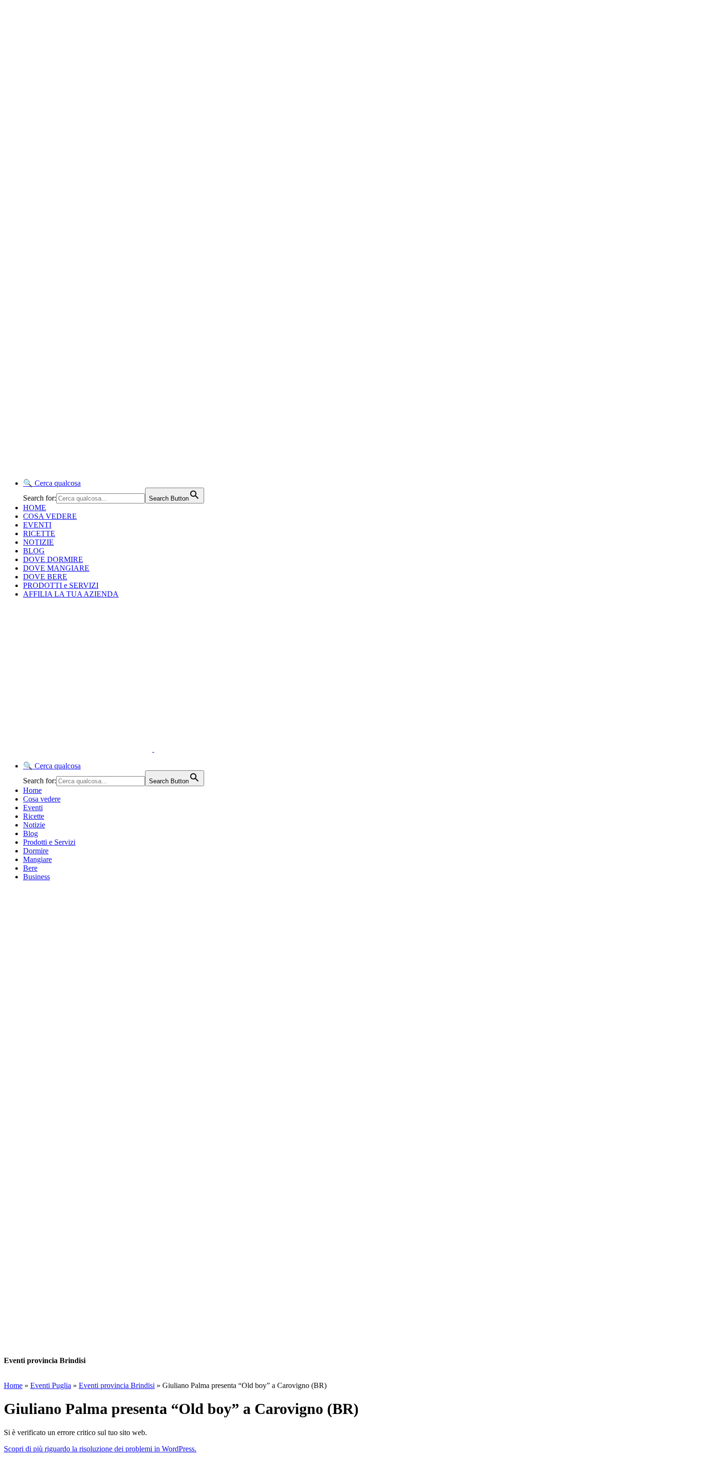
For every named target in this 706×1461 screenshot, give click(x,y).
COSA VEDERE (50, 516)
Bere (30, 868)
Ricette (33, 816)
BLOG (34, 551)
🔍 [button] (52, 483)
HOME (34, 507)
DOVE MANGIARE (56, 568)
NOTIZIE (38, 542)
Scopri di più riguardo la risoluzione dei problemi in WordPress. (100, 1449)
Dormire (36, 851)
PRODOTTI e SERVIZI (60, 585)
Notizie (34, 825)
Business (36, 877)
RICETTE (39, 533)
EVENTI (37, 525)
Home (32, 790)
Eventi (33, 807)
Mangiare (37, 859)
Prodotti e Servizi (49, 842)
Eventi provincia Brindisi (117, 1385)
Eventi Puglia (50, 1385)
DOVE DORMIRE (53, 559)
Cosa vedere (42, 799)
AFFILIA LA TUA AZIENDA (71, 594)
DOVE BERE (45, 577)
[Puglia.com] (175, 749)
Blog (30, 833)
